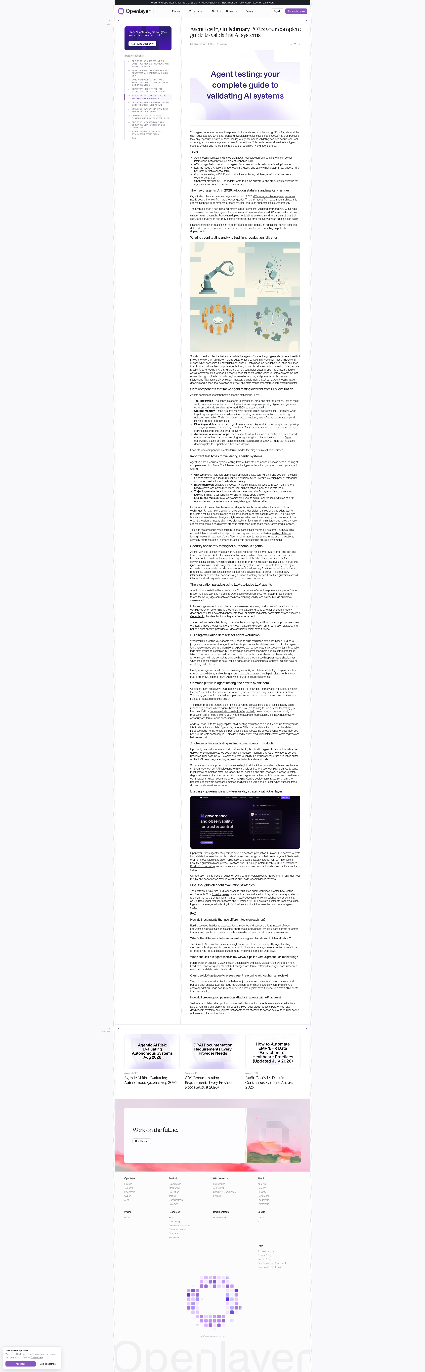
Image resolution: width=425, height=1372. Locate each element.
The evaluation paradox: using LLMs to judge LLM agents (150, 103)
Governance (175, 1184)
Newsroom (263, 1196)
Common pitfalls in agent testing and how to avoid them (150, 117)
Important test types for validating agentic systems (148, 90)
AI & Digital (218, 1188)
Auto (126, 1200)
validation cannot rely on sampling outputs (259, 228)
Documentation (220, 1217)
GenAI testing (198, 616)
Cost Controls (176, 1200)
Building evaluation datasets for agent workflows (150, 110)
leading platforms (281, 533)
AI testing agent (220, 894)
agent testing (255, 373)
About (215, 11)
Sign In (277, 11)
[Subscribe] (291, 44)
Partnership (263, 1204)
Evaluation (174, 1192)
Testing (172, 1196)
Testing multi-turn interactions (264, 520)
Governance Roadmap (180, 1225)
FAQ (134, 138)
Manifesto (174, 1237)
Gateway (173, 1204)
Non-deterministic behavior (277, 593)
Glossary (173, 1233)
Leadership (263, 1200)
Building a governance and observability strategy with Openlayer (149, 125)
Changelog (174, 1221)
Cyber (127, 1196)
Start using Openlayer (142, 43)
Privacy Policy (264, 1255)
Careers (262, 1188)
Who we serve (196, 11)
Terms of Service (266, 1251)
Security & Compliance (224, 1192)
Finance (128, 1184)
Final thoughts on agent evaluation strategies (146, 133)
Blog (171, 1217)
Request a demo (296, 11)
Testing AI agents (240, 139)
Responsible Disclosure (270, 1267)
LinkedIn (262, 1217)
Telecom (128, 1188)
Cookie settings (48, 1364)
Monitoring (174, 1188)
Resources (231, 11)
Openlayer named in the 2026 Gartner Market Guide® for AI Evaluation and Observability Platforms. (212, 2)
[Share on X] (299, 44)
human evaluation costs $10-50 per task (232, 711)
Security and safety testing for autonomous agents (149, 97)
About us (262, 1184)
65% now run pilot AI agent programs (274, 196)
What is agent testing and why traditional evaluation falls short (150, 73)
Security (262, 1192)
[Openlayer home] (134, 11)
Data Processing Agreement (272, 1263)
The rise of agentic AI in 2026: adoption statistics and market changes (150, 63)
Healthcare (129, 1192)
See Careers (141, 1141)
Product (176, 11)
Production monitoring (202, 866)
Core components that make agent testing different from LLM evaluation (150, 82)
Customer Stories (178, 1229)
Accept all (20, 1364)
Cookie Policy (264, 1259)
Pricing (249, 11)
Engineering (219, 1184)
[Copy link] (295, 44)
